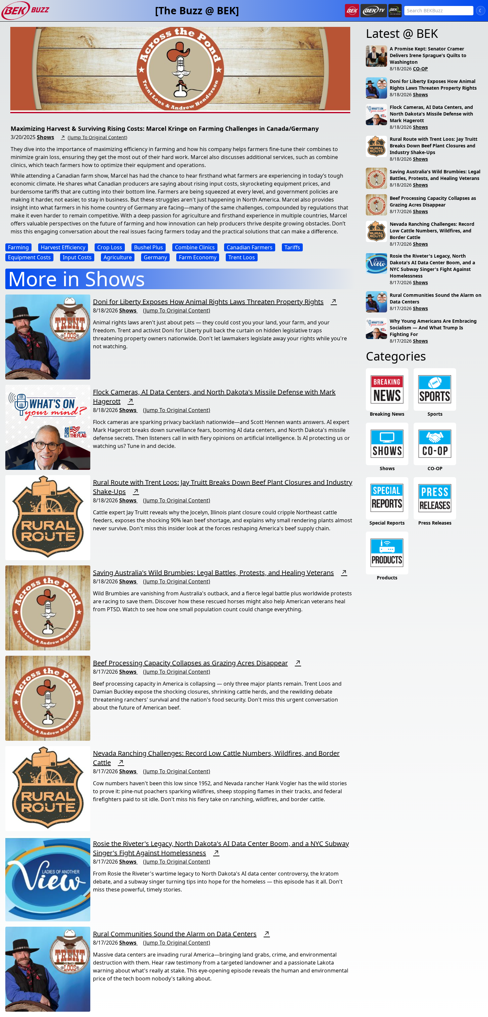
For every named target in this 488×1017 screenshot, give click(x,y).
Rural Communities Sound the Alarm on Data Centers (175, 933)
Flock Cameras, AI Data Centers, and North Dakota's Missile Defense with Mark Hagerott (431, 114)
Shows (45, 137)
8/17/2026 (401, 211)
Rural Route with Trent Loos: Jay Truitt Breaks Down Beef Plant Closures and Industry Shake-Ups (433, 145)
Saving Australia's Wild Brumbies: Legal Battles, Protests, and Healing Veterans (213, 572)
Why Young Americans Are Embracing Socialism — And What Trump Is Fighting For (433, 327)
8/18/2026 (401, 68)
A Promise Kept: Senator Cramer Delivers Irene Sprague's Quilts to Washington (428, 55)
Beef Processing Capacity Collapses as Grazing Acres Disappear (190, 662)
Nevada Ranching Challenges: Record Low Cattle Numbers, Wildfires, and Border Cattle (432, 230)
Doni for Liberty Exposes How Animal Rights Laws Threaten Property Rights (208, 301)
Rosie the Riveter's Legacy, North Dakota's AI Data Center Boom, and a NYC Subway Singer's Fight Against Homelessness (432, 266)
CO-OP (420, 68)
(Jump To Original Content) (97, 137)
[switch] (480, 10)
